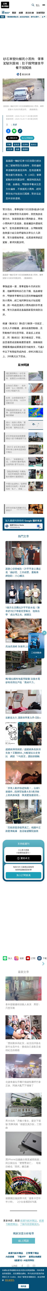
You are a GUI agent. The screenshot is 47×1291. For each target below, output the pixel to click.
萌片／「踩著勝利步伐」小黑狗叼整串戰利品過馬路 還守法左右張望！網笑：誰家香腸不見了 (16, 462)
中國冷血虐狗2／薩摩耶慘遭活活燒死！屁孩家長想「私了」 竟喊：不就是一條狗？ (16, 486)
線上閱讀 (23, 1240)
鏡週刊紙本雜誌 (28, 1220)
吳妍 (15, 124)
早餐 (9, 144)
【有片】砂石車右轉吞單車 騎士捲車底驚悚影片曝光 (16, 449)
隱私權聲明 (9, 1280)
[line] (15, 1265)
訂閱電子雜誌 (32, 1253)
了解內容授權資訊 (29, 1224)
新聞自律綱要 (35, 1256)
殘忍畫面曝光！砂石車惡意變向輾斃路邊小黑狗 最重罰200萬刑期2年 (16, 376)
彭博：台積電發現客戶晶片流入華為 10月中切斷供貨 (16, 400)
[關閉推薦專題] (44, 633)
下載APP (21, 1256)
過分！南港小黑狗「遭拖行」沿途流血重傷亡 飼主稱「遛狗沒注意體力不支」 (16, 425)
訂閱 (33, 958)
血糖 (17, 149)
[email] (34, 1265)
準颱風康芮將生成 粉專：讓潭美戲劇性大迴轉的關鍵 (16, 412)
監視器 (16, 144)
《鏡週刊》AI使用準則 (23, 1260)
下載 (45, 958)
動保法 (34, 144)
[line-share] (14, 131)
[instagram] (28, 1265)
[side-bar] (43, 5)
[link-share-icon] (20, 131)
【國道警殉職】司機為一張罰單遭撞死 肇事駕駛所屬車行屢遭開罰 (16, 474)
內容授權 (10, 1256)
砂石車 (10, 149)
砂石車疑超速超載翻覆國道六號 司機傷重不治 (16, 437)
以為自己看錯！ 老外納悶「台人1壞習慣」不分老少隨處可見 (16, 388)
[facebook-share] (8, 131)
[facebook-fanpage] (22, 1265)
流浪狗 (25, 144)
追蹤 (22, 958)
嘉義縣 (25, 149)
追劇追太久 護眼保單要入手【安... (23, 717)
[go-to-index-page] (18, 74)
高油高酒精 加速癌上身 (17, 646)
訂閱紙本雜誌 (5, 4)
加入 (10, 958)
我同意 (23, 1286)
